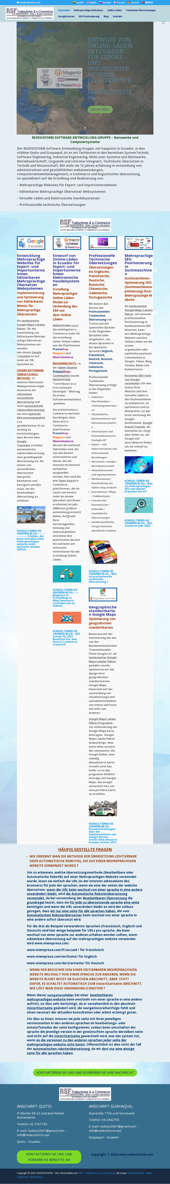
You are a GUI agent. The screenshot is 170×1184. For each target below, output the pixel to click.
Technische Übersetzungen (141, 10)
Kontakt (117, 16)
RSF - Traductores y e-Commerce (97, 1173)
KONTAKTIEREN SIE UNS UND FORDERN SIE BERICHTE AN (49, 1157)
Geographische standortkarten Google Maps (103, 610)
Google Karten (66, 16)
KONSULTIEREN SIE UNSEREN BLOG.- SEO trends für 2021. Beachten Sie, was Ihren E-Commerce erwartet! (66, 637)
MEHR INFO (100, 69)
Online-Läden (114, 10)
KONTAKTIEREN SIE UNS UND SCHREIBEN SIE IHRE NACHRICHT (85, 1072)
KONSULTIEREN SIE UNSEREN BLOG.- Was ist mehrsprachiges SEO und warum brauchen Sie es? (139, 486)
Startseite (64, 10)
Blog (106, 16)
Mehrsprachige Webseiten (88, 10)
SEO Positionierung (89, 16)
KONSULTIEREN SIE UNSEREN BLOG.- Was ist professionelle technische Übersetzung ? (103, 576)
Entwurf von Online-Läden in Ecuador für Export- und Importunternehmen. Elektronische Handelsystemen (67, 270)
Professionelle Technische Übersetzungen (103, 259)
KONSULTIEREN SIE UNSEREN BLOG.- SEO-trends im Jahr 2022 (139, 523)
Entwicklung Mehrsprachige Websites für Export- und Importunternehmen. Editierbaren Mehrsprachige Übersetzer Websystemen (31, 272)
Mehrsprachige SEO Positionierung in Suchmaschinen (139, 264)
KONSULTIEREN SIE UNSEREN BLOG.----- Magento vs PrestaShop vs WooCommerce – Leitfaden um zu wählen (66, 598)
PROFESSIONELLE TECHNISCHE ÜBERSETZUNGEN (110, 48)
